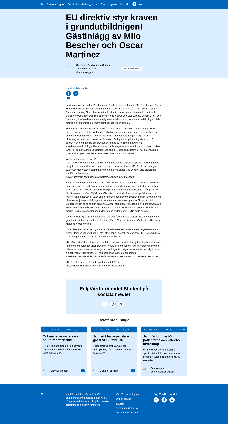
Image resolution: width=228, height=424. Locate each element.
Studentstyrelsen (132, 68)
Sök (139, 4)
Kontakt (124, 4)
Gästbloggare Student (98, 65)
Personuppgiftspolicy (127, 408)
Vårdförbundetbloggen (81, 4)
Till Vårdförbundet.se (127, 412)
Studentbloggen (56, 4)
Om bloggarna (108, 4)
